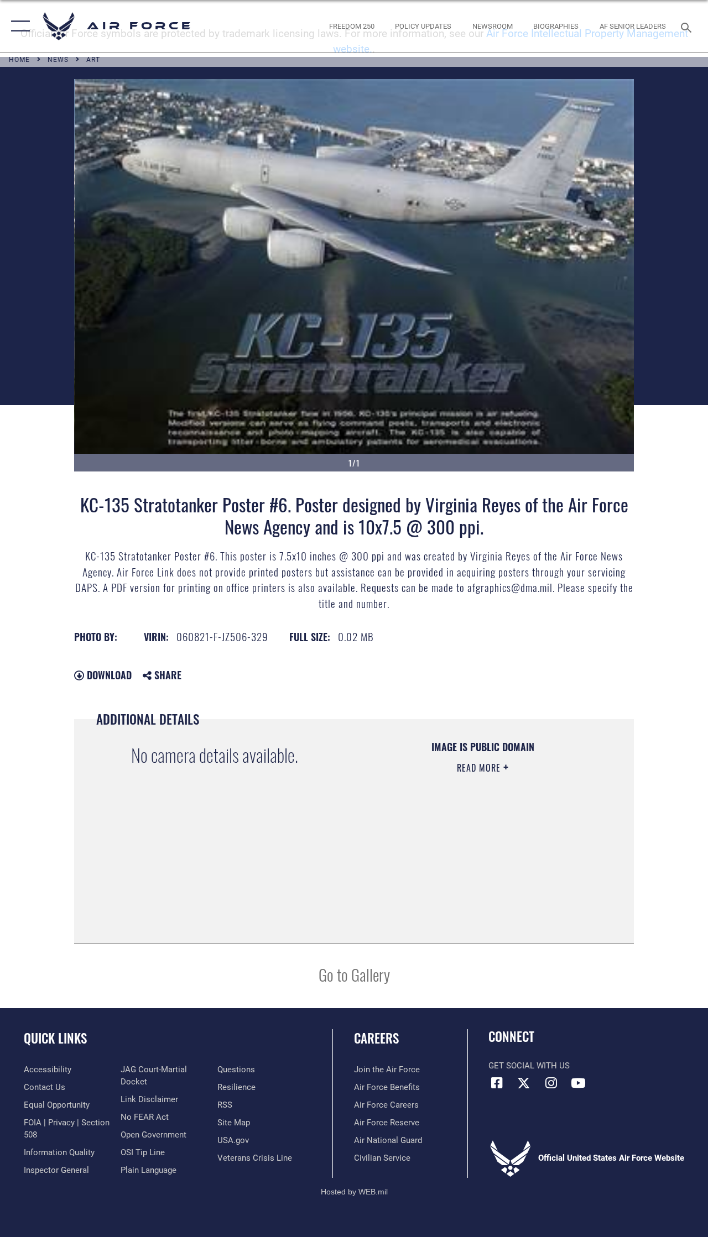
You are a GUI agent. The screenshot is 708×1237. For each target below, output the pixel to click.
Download (108, 675)
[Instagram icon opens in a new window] (551, 1082)
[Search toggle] (688, 26)
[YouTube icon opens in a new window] (578, 1082)
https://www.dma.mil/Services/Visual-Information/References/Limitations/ (475, 861)
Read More (480, 767)
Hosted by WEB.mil (354, 1191)
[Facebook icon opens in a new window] (496, 1082)
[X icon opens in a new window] (524, 1082)
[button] (18, 26)
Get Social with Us (529, 1066)
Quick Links (55, 1038)
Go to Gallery (354, 974)
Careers (376, 1038)
